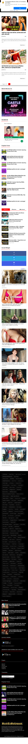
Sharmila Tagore (13, 567)
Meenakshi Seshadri (14, 533)
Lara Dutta (5, 526)
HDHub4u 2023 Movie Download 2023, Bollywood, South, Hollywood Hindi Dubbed (17, 235)
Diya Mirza (18, 504)
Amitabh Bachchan (6, 480)
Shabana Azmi (5, 565)
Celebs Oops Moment (15, 496)
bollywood (5, 594)
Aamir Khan (11, 474)
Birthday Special (13, 491)
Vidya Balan (13, 589)
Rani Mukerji (22, 552)
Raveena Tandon (6, 557)
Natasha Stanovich (21, 537)
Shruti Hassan (14, 572)
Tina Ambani (16, 585)
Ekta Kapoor (5, 507)
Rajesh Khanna (18, 550)
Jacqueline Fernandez (18, 511)
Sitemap (3, 665)
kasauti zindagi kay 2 (7, 596)
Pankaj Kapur (21, 543)
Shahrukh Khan (21, 565)
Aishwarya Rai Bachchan (7, 476)
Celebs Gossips (6, 496)
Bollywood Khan (20, 493)
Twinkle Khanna (6, 587)
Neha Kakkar (5, 539)
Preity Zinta (13, 548)
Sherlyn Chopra (15, 570)
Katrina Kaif (13, 522)
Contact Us (4, 668)
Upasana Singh (14, 587)
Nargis (14, 537)
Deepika (23, 498)
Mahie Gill (11, 528)
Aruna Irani (20, 485)
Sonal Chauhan (6, 576)
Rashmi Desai (12, 554)
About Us (3, 664)
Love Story (10, 526)
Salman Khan (12, 561)
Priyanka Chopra (20, 548)
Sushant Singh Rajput (7, 580)
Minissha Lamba (6, 535)
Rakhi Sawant (10, 552)
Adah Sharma (18, 474)
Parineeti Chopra (13, 546)
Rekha (18, 557)
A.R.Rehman (5, 474)
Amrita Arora (20, 480)
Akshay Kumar (5, 478)
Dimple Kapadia (17, 502)
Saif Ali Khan (5, 561)
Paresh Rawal (5, 546)
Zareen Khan (12, 591)
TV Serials (10, 583)
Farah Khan (10, 509)
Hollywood (10, 511)
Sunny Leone (16, 578)
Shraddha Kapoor (6, 572)
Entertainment (12, 507)
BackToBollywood (7, 736)
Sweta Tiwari (22, 580)
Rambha (17, 552)
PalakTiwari (14, 543)
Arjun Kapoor (13, 485)
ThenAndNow (9, 585)
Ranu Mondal (5, 554)
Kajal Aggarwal (11, 517)
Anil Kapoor (11, 483)
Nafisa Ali (10, 537)
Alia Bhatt (12, 478)
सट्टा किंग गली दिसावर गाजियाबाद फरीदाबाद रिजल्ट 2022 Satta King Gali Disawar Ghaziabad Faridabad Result (16, 177)
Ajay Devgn (16, 476)
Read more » (22, 45)
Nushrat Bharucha (12, 541)
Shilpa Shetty (22, 570)
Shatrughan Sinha (6, 570)
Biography (19, 489)
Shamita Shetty (6, 567)
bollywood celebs (11, 594)
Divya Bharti (11, 504)
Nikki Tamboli (12, 539)
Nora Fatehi (5, 541)
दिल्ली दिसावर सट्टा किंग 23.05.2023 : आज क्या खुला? (16, 169)
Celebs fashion (6, 498)
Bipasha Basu (5, 491)
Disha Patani (5, 504)
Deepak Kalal (17, 498)
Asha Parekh (5, 487)
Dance (11, 498)
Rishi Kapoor (14, 559)
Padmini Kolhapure (6, 543)
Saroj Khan (20, 563)
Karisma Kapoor (6, 522)
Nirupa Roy (19, 539)
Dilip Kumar (10, 502)
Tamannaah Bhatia (18, 583)
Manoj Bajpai (20, 530)
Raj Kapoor (11, 550)
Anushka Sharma (6, 485)
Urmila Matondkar (6, 589)
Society (4, 574)
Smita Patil (21, 572)
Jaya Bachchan (5, 513)
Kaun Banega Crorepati (7, 524)
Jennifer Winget (13, 513)
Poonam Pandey (6, 548)
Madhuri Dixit (5, 528)
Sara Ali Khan (13, 563)
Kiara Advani (16, 524)
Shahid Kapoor (13, 565)
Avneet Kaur (18, 487)
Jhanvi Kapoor (21, 513)
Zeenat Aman (19, 591)
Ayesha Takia (5, 489)
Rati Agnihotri (19, 554)
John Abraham (11, 515)
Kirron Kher (22, 524)
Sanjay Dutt (18, 561)
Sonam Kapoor (13, 576)
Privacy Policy (4, 666)
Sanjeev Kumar (6, 563)
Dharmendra (20, 500)
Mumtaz (19, 535)
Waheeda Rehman (21, 589)
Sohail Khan (9, 574)
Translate (11, 678)
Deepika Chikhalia (6, 500)
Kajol (17, 517)
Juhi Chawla (17, 515)
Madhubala (16, 526)
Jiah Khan (4, 515)
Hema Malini (22, 509)
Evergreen (5, 509)
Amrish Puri (14, 480)
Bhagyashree (12, 489)
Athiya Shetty (12, 487)
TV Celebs (4, 583)
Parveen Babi (21, 546)
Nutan (19, 541)
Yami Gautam (5, 591)
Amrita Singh (5, 483)
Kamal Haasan (5, 520)
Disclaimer (4, 667)
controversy (19, 594)
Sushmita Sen (15, 580)
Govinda (16, 509)
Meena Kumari (5, 533)
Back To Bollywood (8, 123)
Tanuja (4, 585)
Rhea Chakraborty (6, 559)
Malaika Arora (18, 528)
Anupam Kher (18, 483)
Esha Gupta (19, 507)
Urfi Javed (20, 587)
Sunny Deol (9, 578)
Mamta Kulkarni (6, 530)
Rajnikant (4, 552)
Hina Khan (5, 511)
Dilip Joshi (4, 502)
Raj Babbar (5, 550)
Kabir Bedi (5, 517)
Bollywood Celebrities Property (9, 493)
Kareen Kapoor (22, 520)
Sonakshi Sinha (17, 574)
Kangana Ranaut (13, 520)
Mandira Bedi (13, 530)
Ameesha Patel (19, 478)
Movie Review (13, 535)
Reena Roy (13, 557)
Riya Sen (20, 559)
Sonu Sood (20, 576)
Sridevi (4, 578)
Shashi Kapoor (22, 567)
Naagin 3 (4, 537)
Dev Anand (14, 500)
